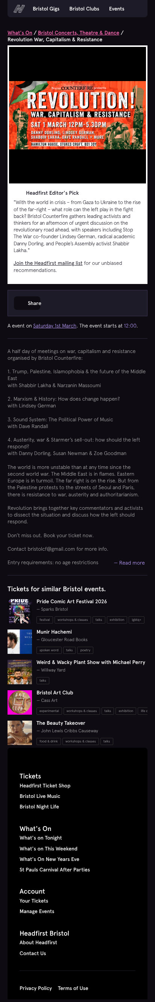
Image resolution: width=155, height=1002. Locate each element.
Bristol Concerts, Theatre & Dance (78, 32)
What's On (20, 32)
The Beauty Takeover (60, 723)
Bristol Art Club (54, 692)
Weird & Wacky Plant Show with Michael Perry (90, 662)
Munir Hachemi (54, 631)
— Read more (129, 562)
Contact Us (33, 953)
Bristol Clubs (84, 8)
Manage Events (37, 911)
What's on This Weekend (49, 848)
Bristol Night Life (39, 806)
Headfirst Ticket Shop (45, 785)
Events (117, 8)
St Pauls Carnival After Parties (55, 869)
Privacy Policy (36, 988)
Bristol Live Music (40, 796)
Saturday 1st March (54, 325)
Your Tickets (34, 900)
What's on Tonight (41, 837)
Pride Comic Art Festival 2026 (71, 601)
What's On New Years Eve (49, 859)
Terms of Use (73, 988)
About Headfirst (38, 942)
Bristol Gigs (46, 8)
